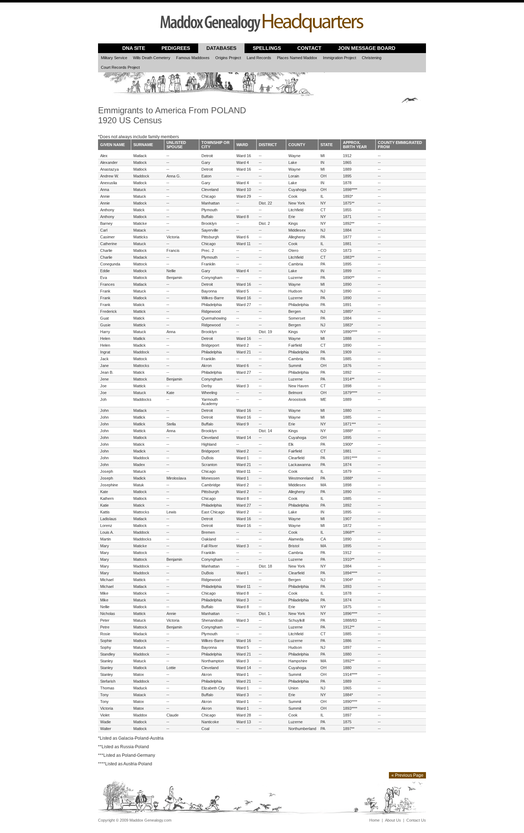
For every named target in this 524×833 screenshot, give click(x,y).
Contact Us (416, 820)
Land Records (259, 58)
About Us (393, 820)
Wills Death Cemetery (151, 58)
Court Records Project (120, 67)
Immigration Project (339, 58)
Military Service (114, 58)
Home (374, 820)
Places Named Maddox (297, 58)
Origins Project (228, 58)
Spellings (267, 48)
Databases (221, 48)
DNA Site (133, 48)
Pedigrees (175, 48)
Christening (371, 58)
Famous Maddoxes (193, 58)
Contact (309, 48)
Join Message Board (366, 48)
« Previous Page (407, 775)
